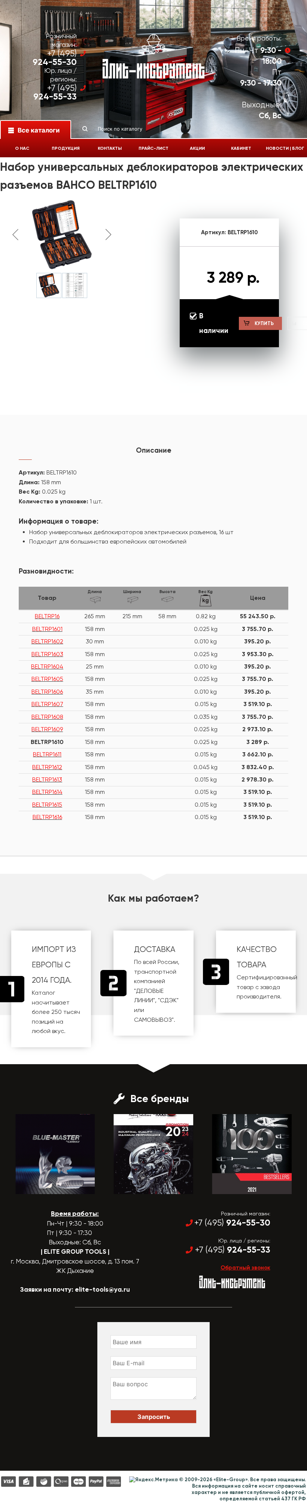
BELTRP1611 (47, 754)
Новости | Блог (285, 148)
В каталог (48, 1187)
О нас (22, 148)
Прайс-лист (153, 148)
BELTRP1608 (47, 716)
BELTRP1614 (47, 791)
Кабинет (241, 148)
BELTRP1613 (47, 779)
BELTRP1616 (47, 817)
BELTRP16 (47, 616)
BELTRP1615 (47, 804)
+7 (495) (55, 57)
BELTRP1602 (47, 641)
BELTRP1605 (47, 678)
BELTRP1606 (47, 691)
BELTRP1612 (47, 767)
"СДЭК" (168, 1000)
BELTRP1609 (47, 729)
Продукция (66, 148)
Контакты (110, 148)
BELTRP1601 (47, 629)
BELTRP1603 (47, 654)
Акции (197, 148)
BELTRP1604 (47, 666)
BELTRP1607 (47, 704)
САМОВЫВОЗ (153, 1019)
